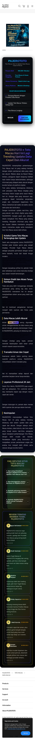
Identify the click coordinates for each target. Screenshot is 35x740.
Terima (26, 733)
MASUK (10, 117)
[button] (24, 6)
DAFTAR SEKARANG (24, 118)
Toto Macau (13, 322)
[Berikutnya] (33, 35)
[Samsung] (6, 6)
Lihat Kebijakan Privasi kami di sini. (16, 728)
